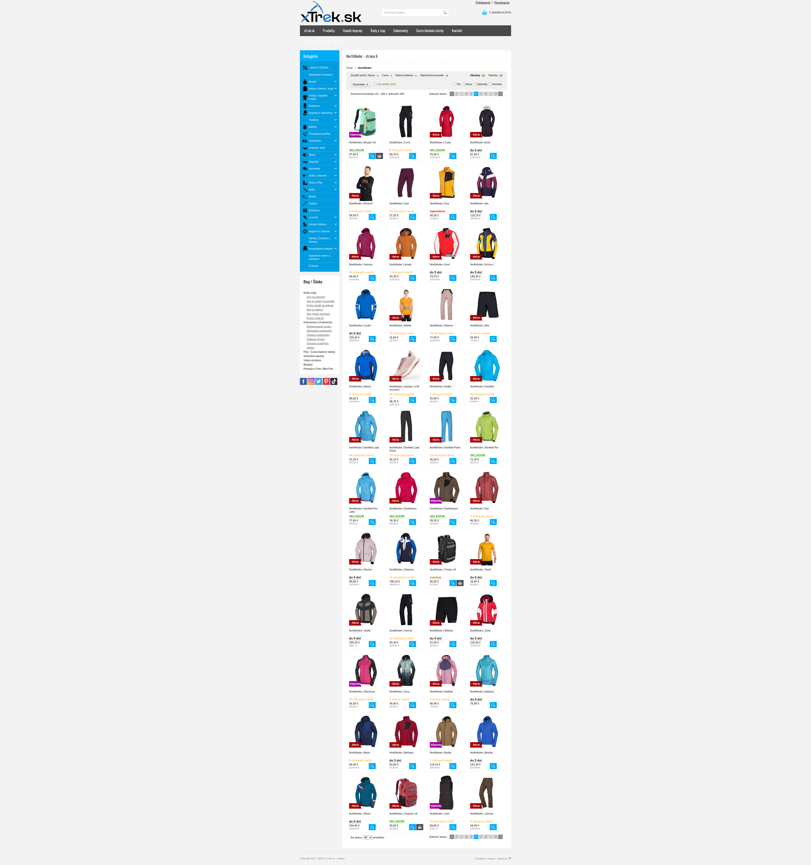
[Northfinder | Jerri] (447, 810)
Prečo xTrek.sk (315, 318)
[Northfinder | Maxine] (447, 322)
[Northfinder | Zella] (487, 627)
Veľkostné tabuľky (313, 356)
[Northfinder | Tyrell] (487, 566)
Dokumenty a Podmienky (317, 322)
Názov (371, 75)
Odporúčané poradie (432, 75)
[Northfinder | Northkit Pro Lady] (366, 505)
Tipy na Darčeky (316, 297)
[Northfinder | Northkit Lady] (366, 444)
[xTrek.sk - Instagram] (311, 384)
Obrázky (475, 75)
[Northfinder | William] (447, 627)
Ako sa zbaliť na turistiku (321, 301)
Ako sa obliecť (315, 309)
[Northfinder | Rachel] (366, 566)
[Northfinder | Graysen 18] (406, 810)
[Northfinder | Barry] (366, 749)
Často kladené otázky (430, 30)
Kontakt (457, 30)
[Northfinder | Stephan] (406, 566)
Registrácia (501, 2)
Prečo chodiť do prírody (320, 305)
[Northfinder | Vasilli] (366, 627)
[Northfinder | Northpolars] (447, 505)
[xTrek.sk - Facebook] (303, 384)
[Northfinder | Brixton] (487, 749)
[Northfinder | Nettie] (447, 383)
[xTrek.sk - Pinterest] (326, 384)
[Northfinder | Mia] (487, 322)
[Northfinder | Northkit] (487, 383)
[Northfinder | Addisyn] (487, 688)
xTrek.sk (309, 30)
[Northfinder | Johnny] (487, 810)
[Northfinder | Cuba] (447, 139)
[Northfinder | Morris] (366, 383)
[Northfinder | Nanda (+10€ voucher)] (406, 383)
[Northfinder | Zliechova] (366, 688)
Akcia (468, 84)
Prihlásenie (483, 2)
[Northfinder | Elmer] (366, 810)
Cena (385, 75)
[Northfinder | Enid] (487, 139)
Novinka (497, 84)
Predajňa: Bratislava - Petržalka (324, 41)
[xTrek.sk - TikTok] (333, 384)
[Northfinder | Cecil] (406, 139)
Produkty (329, 30)
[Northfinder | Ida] (487, 200)
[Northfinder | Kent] (447, 261)
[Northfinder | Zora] (406, 688)
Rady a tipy (378, 30)
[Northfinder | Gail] (406, 200)
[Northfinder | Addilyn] (447, 688)
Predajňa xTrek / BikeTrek (318, 368)
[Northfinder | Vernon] (406, 627)
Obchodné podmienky (319, 330)
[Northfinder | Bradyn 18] (366, 139)
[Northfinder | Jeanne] (366, 261)
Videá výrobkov (312, 360)
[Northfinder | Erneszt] (366, 200)
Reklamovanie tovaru (319, 326)
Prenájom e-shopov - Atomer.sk (491, 858)
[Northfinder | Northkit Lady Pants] (406, 444)
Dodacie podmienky (318, 335)
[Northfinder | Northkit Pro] (487, 444)
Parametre (360, 84)
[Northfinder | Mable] (406, 322)
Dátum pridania (404, 75)
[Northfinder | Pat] (487, 505)
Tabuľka (493, 75)
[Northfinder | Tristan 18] (447, 566)
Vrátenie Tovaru (316, 339)
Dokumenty (400, 30)
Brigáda (308, 364)
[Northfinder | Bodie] (447, 749)
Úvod (349, 68)
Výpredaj (482, 84)
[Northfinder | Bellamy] (406, 749)
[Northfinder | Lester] (366, 322)
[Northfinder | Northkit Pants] (447, 444)
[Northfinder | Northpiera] (406, 505)
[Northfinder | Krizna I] (487, 261)
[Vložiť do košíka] (379, 156)
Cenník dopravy (352, 30)
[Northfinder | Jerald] (406, 261)
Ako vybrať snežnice (318, 313)
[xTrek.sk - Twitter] (318, 384)
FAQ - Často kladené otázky (319, 351)
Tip (458, 84)
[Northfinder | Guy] (447, 200)
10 (495, 93)
